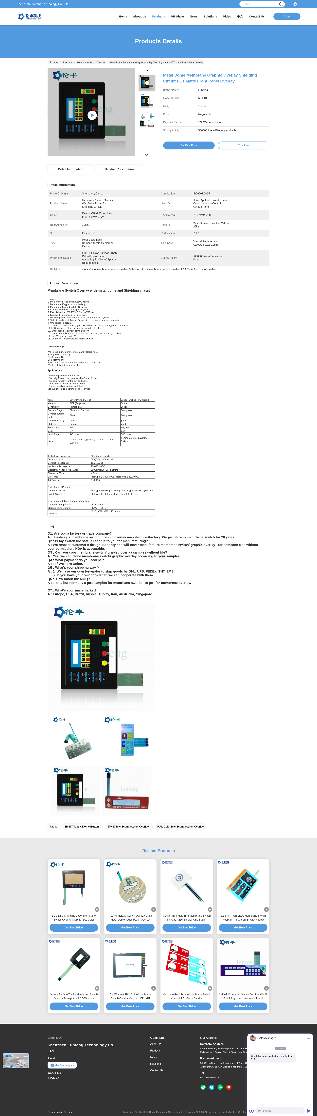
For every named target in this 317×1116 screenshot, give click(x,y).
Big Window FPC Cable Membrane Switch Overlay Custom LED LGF (130, 996)
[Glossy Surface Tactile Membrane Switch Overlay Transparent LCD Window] (74, 964)
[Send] (308, 1110)
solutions (210, 16)
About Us (155, 1044)
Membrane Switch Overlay (91, 62)
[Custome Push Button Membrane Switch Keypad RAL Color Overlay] (186, 964)
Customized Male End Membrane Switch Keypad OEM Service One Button (187, 917)
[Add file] (251, 1110)
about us (139, 16)
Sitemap (68, 1112)
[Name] (281, 4)
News (153, 1057)
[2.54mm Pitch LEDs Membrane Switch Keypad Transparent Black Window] (243, 885)
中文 (240, 16)
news (194, 16)
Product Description (119, 169)
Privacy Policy (55, 1112)
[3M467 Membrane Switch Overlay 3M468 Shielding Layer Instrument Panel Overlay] (243, 964)
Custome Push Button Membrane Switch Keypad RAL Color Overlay (187, 996)
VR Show (177, 16)
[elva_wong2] (212, 1087)
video (227, 16)
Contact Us (156, 1070)
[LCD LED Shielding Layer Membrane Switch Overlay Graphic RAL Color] (74, 885)
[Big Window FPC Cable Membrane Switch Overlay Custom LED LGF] (130, 964)
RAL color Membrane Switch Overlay (180, 826)
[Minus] (309, 1038)
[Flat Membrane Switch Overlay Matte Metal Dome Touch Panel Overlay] (130, 885)
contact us (257, 16)
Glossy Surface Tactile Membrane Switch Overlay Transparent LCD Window (74, 996)
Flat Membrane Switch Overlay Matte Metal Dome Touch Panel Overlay (130, 917)
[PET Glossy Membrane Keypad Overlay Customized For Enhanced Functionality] (91, 112)
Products (67, 62)
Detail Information (70, 169)
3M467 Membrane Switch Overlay (128, 826)
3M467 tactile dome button (82, 826)
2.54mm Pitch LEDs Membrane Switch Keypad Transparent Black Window (243, 917)
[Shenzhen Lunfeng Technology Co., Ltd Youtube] (229, 1087)
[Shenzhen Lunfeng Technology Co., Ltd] (35, 16)
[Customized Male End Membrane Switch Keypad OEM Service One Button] (186, 885)
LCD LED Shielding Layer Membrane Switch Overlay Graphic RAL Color (74, 917)
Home (123, 16)
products (158, 16)
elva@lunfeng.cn (64, 1065)
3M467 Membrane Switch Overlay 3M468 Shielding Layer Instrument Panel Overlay (243, 997)
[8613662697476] (203, 1087)
